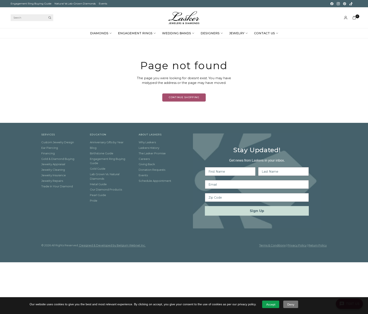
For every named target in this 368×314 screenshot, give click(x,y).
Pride (93, 200)
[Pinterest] (344, 3)
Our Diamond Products (106, 189)
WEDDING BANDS (176, 33)
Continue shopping (184, 97)
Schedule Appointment (155, 180)
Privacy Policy (297, 245)
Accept (270, 304)
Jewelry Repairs (52, 180)
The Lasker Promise (152, 153)
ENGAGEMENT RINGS (135, 33)
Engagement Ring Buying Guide (31, 3)
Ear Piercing (49, 147)
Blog (93, 147)
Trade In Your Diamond (57, 186)
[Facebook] (332, 3)
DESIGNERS (210, 33)
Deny (290, 304)
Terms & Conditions (272, 245)
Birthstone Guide (101, 153)
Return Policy (317, 245)
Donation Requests (152, 169)
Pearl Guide (98, 195)
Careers (144, 159)
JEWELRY (236, 33)
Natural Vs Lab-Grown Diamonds (75, 3)
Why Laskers (147, 142)
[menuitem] (31, 3)
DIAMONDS (99, 33)
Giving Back (147, 164)
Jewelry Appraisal (53, 164)
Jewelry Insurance (53, 175)
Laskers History (149, 147)
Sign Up (257, 211)
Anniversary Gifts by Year (107, 142)
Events (103, 3)
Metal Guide (98, 184)
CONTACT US (264, 33)
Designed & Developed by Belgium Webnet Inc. (112, 245)
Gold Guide (97, 168)
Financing (48, 153)
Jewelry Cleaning (53, 169)
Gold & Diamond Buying (57, 159)
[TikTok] (351, 3)
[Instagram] (338, 3)
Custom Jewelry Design (57, 142)
